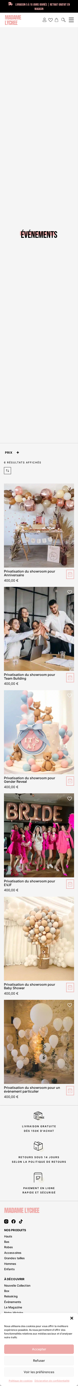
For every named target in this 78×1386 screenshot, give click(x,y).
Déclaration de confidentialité (52, 1380)
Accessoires (12, 1252)
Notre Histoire (13, 1312)
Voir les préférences (39, 1372)
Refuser (39, 1361)
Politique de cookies (20, 1380)
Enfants (9, 1269)
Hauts (8, 1236)
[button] (72, 1318)
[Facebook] (13, 1221)
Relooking (11, 1296)
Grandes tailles (14, 1258)
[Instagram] (6, 1221)
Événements (12, 1302)
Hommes (10, 1263)
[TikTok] (21, 1221)
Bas (6, 1241)
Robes (8, 1247)
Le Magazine (13, 1307)
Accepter (39, 1349)
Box (6, 1291)
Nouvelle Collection (17, 1285)
